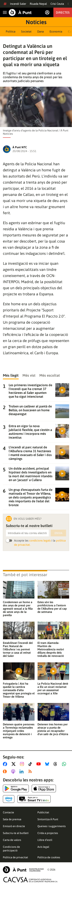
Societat (26, 31)
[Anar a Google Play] (16, 788)
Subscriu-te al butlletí (16, 833)
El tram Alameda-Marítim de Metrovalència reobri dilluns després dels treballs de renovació (50, 649)
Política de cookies (48, 857)
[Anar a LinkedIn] (22, 771)
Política (10, 31)
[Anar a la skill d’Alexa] (8, 799)
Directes (63, 12)
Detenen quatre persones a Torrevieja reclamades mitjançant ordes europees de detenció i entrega (18, 731)
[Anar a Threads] (56, 764)
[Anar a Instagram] (23, 764)
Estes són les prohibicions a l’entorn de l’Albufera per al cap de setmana (52, 606)
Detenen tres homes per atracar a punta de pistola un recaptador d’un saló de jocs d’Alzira (52, 729)
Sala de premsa (12, 819)
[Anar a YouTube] (39, 764)
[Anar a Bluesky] (48, 764)
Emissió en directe (14, 826)
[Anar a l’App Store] (44, 788)
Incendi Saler (18, 3)
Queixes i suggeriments (51, 826)
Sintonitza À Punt (47, 819)
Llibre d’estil (44, 839)
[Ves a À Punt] (20, 12)
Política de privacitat (15, 857)
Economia (56, 31)
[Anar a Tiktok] (31, 764)
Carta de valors (12, 839)
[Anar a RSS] (31, 771)
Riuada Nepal (38, 3)
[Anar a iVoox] (5, 771)
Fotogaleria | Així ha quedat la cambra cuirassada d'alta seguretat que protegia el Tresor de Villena (19, 690)
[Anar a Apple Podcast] (14, 771)
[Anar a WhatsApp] (65, 764)
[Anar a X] (14, 764)
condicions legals (40, 540)
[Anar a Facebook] (6, 764)
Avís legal (43, 846)
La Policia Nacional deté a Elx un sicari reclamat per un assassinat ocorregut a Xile (52, 688)
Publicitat (43, 812)
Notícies (36, 22)
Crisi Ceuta (57, 3)
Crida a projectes (47, 833)
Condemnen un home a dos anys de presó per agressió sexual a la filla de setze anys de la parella (18, 608)
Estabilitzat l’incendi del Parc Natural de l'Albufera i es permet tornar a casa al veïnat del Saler (18, 649)
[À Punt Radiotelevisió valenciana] (23, 869)
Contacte (8, 812)
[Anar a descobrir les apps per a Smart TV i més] (34, 799)
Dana (40, 31)
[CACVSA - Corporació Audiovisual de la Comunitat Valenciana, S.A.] (30, 879)
